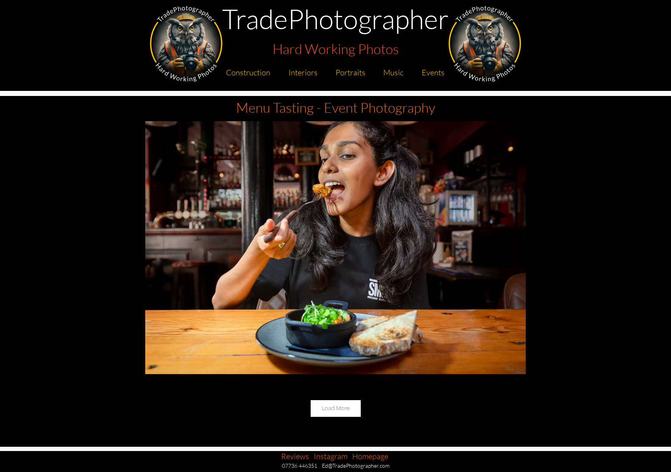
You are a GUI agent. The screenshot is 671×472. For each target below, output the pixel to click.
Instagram (331, 456)
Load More (335, 408)
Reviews (295, 456)
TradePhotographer (335, 18)
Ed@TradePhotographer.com (355, 465)
